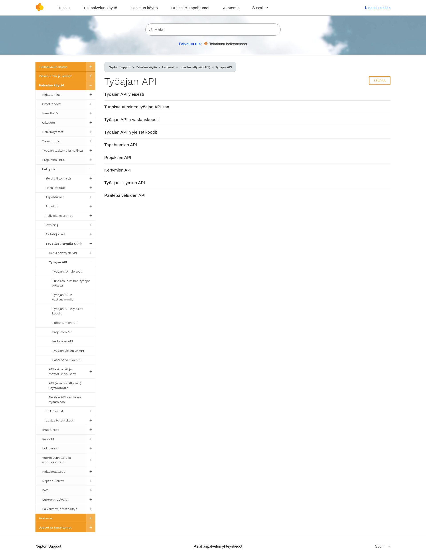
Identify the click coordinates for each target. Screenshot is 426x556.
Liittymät (168, 67)
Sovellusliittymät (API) (194, 67)
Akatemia (231, 8)
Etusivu (63, 8)
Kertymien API (117, 170)
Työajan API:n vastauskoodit (131, 119)
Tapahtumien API (120, 144)
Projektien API (117, 157)
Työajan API (223, 67)
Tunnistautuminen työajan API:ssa (136, 107)
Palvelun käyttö (144, 8)
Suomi (258, 8)
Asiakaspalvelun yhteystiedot (218, 546)
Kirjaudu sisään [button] (377, 8)
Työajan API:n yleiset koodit (130, 132)
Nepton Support (119, 67)
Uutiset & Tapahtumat (190, 8)
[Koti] (40, 10)
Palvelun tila (190, 44)
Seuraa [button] (380, 80)
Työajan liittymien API (124, 182)
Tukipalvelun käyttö (100, 8)
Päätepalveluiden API (124, 195)
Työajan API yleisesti (124, 94)
